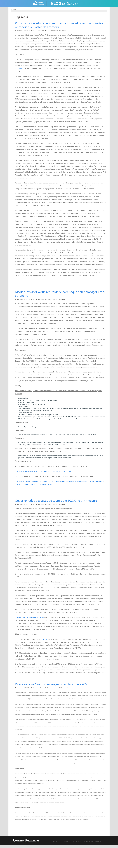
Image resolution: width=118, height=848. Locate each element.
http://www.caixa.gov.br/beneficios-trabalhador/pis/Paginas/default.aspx (43, 471)
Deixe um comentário (52, 30)
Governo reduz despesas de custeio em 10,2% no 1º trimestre (56, 500)
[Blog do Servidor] (66, 3)
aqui (20, 68)
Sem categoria (64, 688)
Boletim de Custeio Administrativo (30, 617)
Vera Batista (41, 30)
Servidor (63, 30)
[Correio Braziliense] (40, 3)
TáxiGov (44, 639)
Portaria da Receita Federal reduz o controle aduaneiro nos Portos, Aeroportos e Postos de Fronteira (59, 25)
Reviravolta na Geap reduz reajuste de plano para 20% (51, 684)
